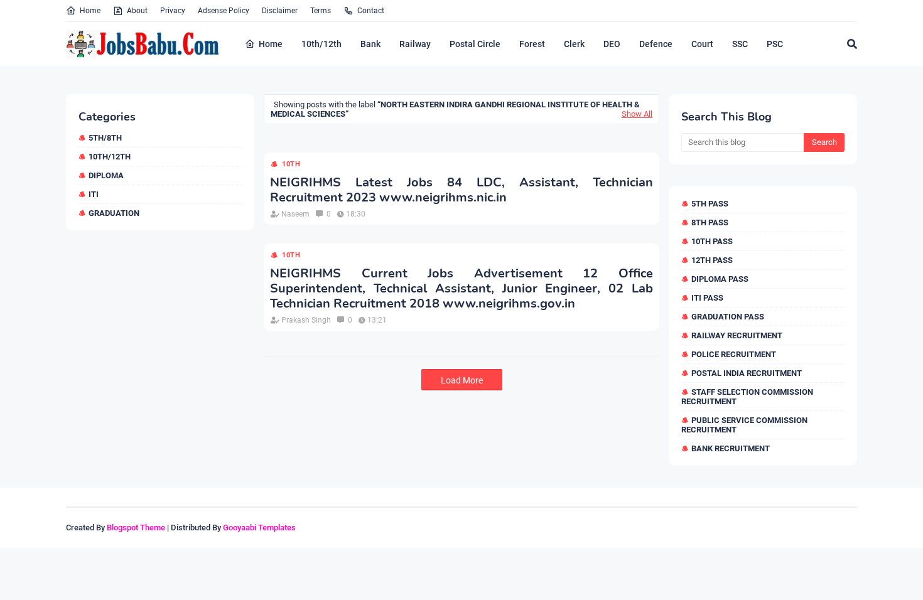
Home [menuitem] (271, 44)
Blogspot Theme (136, 527)
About (137, 10)
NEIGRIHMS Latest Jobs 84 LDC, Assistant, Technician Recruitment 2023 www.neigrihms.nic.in (461, 190)
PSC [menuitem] (775, 44)
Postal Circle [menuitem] (475, 44)
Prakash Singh (306, 320)
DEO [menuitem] (611, 44)
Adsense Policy (223, 10)
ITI (94, 194)
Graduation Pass (727, 316)
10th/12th (110, 156)
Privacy (172, 10)
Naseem (295, 214)
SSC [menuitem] (740, 44)
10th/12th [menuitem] (321, 44)
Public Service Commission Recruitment (744, 424)
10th (291, 164)
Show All (637, 114)
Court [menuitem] (702, 44)
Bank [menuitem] (370, 44)
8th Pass (709, 222)
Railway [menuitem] (415, 44)
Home (90, 10)
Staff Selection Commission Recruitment (747, 396)
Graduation (114, 213)
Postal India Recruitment (746, 373)
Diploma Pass (719, 279)
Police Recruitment (733, 354)
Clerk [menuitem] (574, 44)
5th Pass (709, 203)
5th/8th (105, 137)
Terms (320, 10)
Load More (462, 380)
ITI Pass (707, 298)
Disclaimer (280, 10)
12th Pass (712, 260)
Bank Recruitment (730, 448)
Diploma (106, 175)
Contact (370, 10)
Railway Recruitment (736, 335)
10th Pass (712, 241)
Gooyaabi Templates (259, 527)
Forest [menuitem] (532, 44)
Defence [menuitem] (655, 44)
